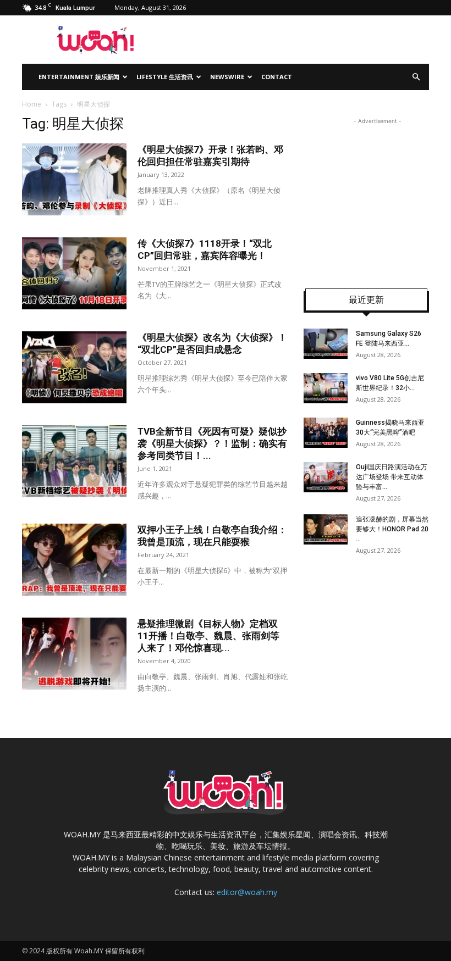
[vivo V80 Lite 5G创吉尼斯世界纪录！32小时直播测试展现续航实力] (326, 388)
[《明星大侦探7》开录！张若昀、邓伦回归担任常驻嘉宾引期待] (74, 179)
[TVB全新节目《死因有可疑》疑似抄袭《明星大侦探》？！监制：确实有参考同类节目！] (74, 461)
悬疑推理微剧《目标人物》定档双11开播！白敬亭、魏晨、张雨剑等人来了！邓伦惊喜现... (208, 635)
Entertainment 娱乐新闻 (78, 77)
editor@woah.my (247, 892)
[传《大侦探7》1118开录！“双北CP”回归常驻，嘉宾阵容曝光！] (74, 273)
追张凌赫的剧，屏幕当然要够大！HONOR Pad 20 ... (392, 529)
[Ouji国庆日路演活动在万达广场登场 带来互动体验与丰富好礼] (326, 477)
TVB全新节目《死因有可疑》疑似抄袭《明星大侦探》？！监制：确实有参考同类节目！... (212, 443)
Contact (276, 77)
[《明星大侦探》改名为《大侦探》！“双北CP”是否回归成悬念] (74, 367)
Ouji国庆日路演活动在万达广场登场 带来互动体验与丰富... (391, 477)
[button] (416, 77)
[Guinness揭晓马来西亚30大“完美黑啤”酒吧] (326, 433)
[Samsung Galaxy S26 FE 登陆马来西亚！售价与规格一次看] (326, 344)
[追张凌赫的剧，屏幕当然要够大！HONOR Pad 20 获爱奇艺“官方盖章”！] (326, 529)
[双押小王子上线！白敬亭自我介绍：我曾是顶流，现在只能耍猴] (74, 560)
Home (31, 104)
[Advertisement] (377, 195)
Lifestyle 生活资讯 (164, 77)
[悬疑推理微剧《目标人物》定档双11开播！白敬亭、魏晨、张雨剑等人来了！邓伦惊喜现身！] (74, 654)
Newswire (227, 77)
